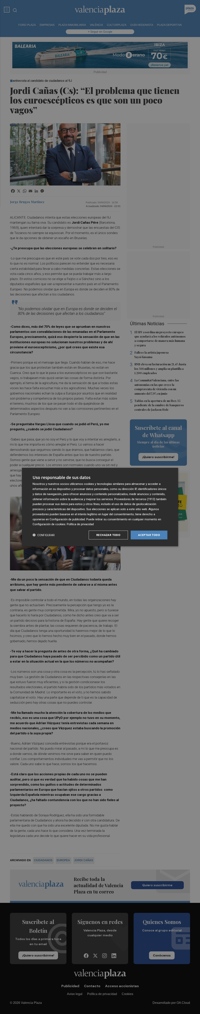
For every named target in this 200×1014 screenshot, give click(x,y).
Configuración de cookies (49, 524)
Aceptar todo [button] (149, 535)
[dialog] (100, 507)
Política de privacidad (80, 524)
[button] (44, 535)
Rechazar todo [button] (108, 535)
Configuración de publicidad (67, 519)
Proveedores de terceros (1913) (134, 499)
